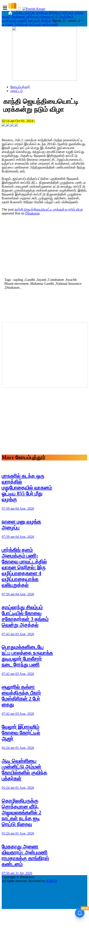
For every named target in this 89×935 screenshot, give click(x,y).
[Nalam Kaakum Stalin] (44, 79)
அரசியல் (42, 13)
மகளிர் (22, 20)
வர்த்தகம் (33, 16)
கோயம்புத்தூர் (20, 87)
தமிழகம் (67, 13)
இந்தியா (55, 13)
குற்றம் (78, 13)
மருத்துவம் (9, 20)
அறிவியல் (21, 24)
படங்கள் (7, 24)
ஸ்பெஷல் (35, 24)
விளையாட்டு (49, 16)
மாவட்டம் (16, 91)
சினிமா (46, 20)
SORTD (51, 881)
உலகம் (6, 16)
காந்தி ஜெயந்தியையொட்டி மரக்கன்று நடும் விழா (48, 209)
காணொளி (50, 24)
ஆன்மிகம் (66, 16)
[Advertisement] (44, 246)
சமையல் (34, 20)
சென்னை (18, 16)
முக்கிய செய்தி (24, 13)
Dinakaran (32, 213)
